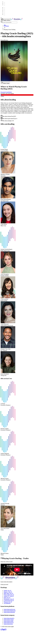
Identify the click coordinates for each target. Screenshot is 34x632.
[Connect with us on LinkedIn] (3, 630)
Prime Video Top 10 (9, 594)
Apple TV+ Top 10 (9, 596)
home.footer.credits (8, 621)
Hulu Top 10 (7, 597)
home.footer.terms (8, 624)
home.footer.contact (9, 619)
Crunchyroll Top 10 (9, 600)
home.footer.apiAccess (9, 609)
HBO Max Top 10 (8, 593)
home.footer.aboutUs (9, 618)
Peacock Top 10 (8, 601)
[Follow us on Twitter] (2, 630)
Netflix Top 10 (7, 590)
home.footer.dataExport (9, 610)
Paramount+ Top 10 (9, 599)
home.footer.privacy (9, 622)
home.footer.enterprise (9, 612)
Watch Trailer (6, 83)
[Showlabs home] (20, 20)
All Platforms (7, 603)
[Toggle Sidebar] (1, 17)
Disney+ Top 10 (8, 592)
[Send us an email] (5, 630)
